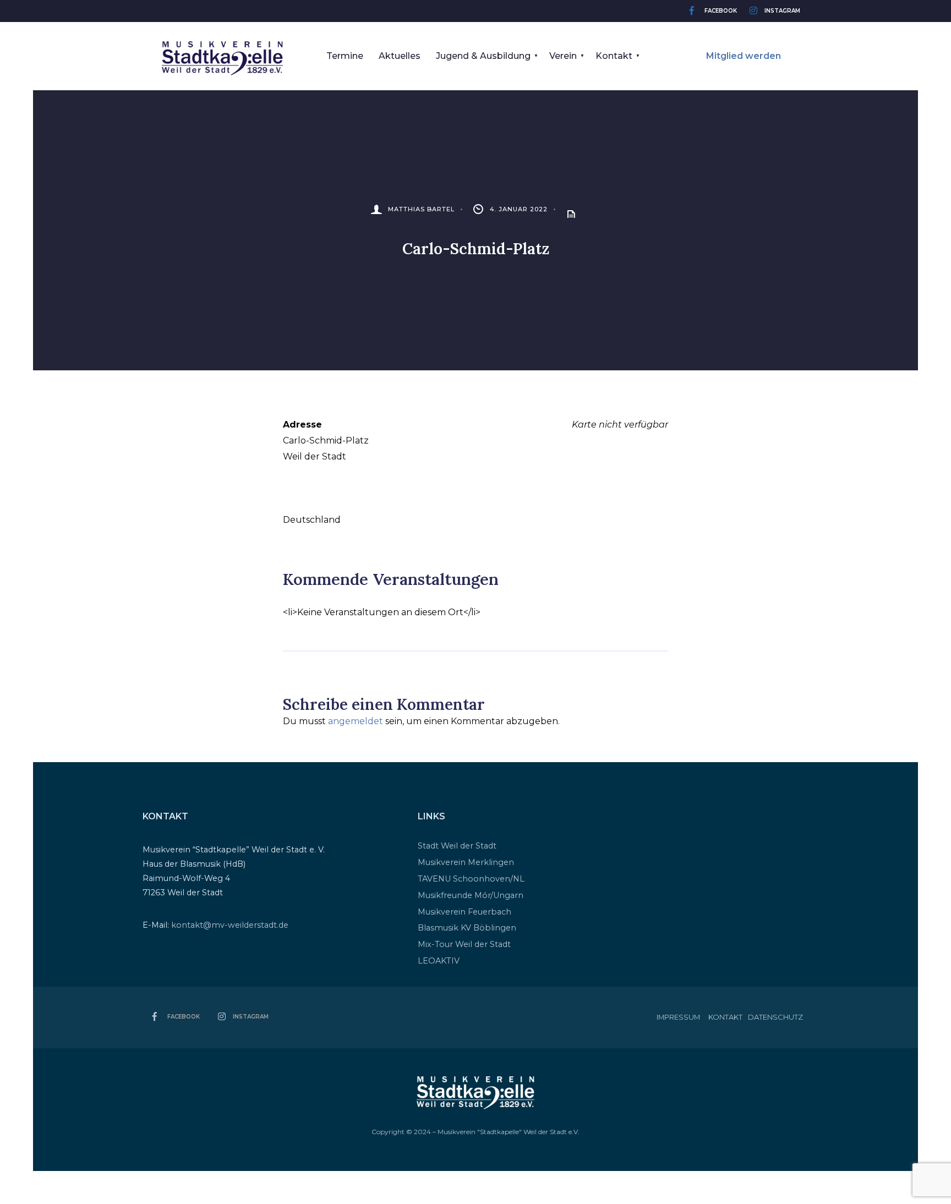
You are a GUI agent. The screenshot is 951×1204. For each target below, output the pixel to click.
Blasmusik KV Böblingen (467, 928)
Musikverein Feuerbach (464, 912)
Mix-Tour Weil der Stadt (464, 944)
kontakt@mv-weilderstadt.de (229, 925)
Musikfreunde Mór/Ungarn (470, 895)
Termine (344, 56)
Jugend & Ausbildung (483, 56)
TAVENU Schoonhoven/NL (471, 879)
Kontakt (613, 56)
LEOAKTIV (439, 961)
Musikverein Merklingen (466, 862)
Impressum (678, 1017)
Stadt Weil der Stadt (457, 846)
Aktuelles (399, 56)
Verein (563, 56)
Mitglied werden (743, 56)
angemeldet (355, 721)
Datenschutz (775, 1017)
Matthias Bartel (421, 209)
